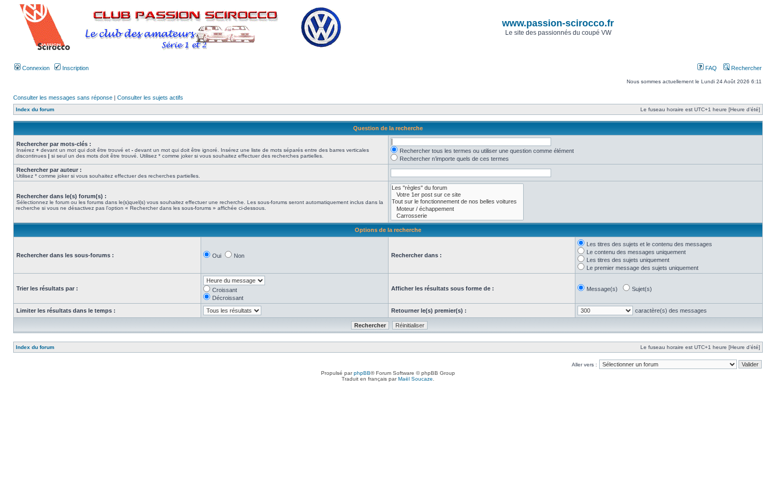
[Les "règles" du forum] (457, 188)
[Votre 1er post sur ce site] (457, 194)
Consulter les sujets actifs (150, 97)
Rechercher (746, 68)
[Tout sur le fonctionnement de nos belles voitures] (457, 201)
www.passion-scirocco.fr (558, 23)
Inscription (75, 68)
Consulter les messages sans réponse (62, 97)
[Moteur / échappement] (457, 209)
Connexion (35, 68)
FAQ (710, 68)
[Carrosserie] (457, 215)
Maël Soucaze (415, 379)
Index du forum (35, 109)
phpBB (362, 373)
